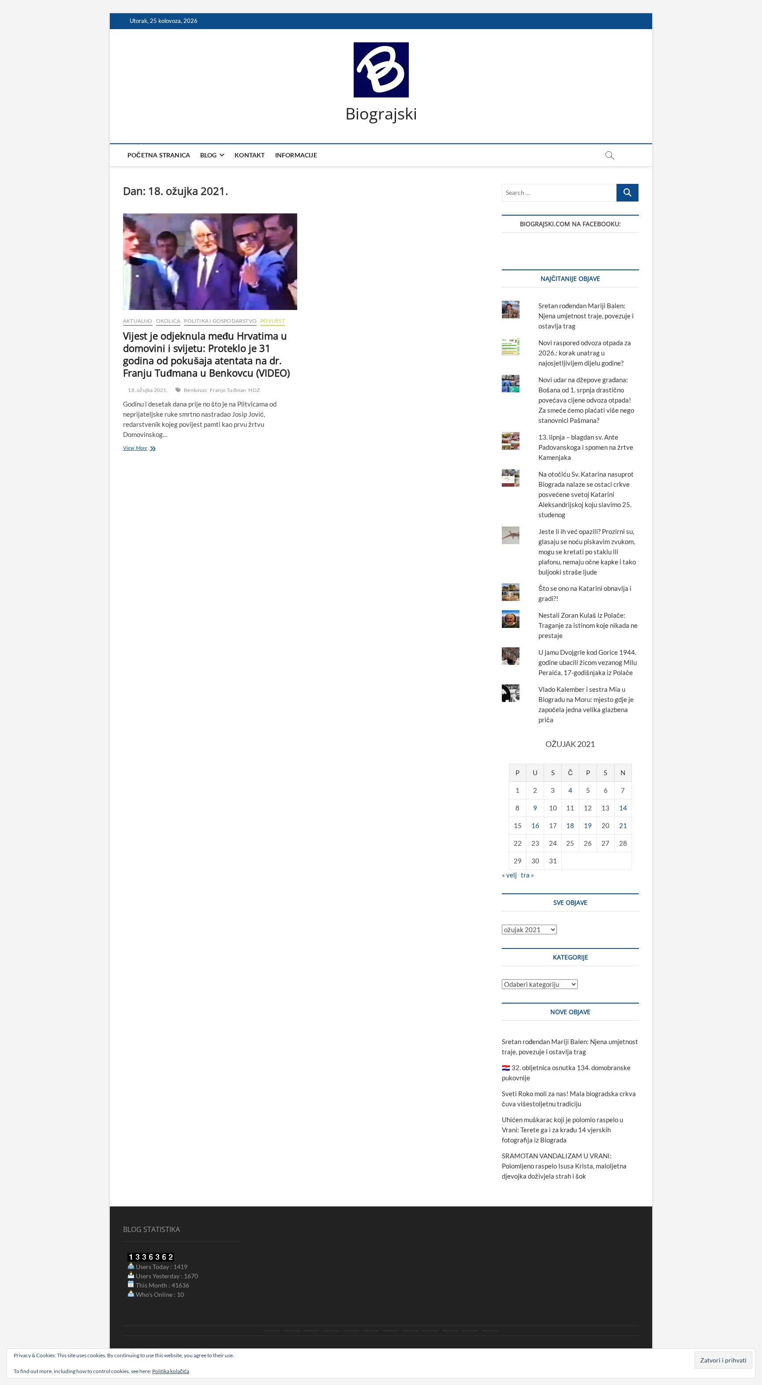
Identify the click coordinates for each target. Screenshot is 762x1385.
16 (535, 825)
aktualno (138, 320)
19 (588, 825)
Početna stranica (158, 155)
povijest (272, 320)
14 (623, 808)
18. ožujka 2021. (147, 390)
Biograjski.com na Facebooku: (570, 224)
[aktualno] (272, 1330)
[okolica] (391, 1330)
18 (570, 825)
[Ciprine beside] (470, 1330)
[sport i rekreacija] (371, 1330)
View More (145, 449)
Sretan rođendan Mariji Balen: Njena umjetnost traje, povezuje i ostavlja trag (586, 316)
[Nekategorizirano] (490, 1330)
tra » (527, 875)
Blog (208, 155)
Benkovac (196, 390)
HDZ (254, 390)
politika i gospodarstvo (220, 320)
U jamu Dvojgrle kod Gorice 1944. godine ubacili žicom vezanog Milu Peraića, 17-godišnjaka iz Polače (587, 662)
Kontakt (250, 155)
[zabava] (430, 1330)
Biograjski (381, 113)
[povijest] (291, 1330)
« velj (509, 875)
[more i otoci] (351, 1330)
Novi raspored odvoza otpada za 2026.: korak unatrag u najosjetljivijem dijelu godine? (584, 353)
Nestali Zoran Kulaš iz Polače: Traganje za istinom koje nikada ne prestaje (588, 625)
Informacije (296, 155)
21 (623, 825)
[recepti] (450, 1330)
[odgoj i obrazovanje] (410, 1330)
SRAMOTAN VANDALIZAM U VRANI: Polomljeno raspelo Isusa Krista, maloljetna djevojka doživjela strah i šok (564, 1166)
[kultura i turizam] (311, 1330)
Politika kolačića (170, 1371)
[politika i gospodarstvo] (331, 1330)
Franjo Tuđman (228, 390)
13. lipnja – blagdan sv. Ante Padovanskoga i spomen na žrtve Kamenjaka (585, 447)
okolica (168, 320)
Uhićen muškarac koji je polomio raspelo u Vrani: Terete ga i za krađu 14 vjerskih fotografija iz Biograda (562, 1130)
